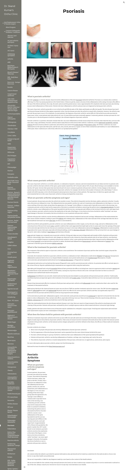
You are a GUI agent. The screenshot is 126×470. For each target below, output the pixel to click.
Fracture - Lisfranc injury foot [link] (13, 206)
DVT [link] (9, 164)
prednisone (91, 296)
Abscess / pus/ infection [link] (12, 36)
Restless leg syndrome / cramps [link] (14, 444)
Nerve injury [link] (12, 340)
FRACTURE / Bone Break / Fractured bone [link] (13, 182)
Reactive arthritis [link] (13, 440)
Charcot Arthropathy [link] (12, 118)
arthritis (35, 100)
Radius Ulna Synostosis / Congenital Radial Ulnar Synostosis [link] (13, 434)
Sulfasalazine (31, 276)
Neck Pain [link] (11, 337)
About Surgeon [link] (11, 27)
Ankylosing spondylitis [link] (11, 54)
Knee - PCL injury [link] (13, 300)
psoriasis (79, 100)
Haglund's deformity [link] (11, 261)
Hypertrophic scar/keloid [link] (12, 279)
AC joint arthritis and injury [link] (13, 41)
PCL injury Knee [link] (13, 397)
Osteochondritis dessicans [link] (13, 363)
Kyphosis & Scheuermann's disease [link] (12, 317)
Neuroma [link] (11, 344)
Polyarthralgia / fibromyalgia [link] (12, 416)
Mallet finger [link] (12, 322)
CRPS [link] (9, 144)
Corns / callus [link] (12, 135)
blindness (97, 228)
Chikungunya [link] (12, 122)
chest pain (52, 220)
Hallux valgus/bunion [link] (12, 266)
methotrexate (93, 258)
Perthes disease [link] (13, 404)
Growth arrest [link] (12, 257)
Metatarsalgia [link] (12, 330)
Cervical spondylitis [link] (14, 114)
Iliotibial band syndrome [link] (12, 284)
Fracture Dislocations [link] (12, 188)
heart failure (51, 232)
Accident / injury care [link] (13, 46)
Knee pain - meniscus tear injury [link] (12, 305)
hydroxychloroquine (67, 260)
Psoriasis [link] (11, 425)
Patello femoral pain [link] (14, 394)
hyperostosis (86, 241)
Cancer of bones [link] (13, 90)
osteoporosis (37, 300)
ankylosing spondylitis (105, 122)
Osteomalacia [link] (12, 374)
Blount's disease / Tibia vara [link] (13, 73)
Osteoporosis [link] (12, 367)
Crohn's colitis (76, 278)
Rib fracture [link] (11, 454)
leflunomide (86, 283)
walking (61, 218)
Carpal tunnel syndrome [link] (12, 94)
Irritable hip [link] (11, 297)
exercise (107, 256)
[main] (74, 11)
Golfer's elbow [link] (12, 245)
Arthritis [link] (10, 59)
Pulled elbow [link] (12, 429)
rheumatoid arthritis (107, 207)
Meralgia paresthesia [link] (11, 326)
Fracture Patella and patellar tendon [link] (14, 216)
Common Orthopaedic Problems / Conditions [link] (13, 31)
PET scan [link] (10, 407)
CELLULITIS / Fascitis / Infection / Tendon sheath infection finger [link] (14, 108)
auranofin (54, 268)
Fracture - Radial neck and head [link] (13, 221)
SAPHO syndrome (57, 243)
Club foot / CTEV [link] (12, 129)
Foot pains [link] (11, 174)
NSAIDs (99, 256)
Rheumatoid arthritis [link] (12, 449)
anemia (115, 268)
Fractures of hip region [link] (13, 211)
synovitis (37, 241)
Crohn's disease (78, 124)
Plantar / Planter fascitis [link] (13, 411)
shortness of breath (79, 230)
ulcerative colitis (91, 124)
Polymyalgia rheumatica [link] (11, 421)
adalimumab (52, 290)
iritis (52, 226)
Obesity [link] (10, 370)
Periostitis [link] (11, 400)
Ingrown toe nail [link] (13, 289)
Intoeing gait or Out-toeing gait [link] (13, 293)
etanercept (115, 288)
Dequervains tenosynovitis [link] (12, 148)
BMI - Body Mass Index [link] (13, 78)
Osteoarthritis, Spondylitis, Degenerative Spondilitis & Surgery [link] (12, 350)
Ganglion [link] (11, 242)
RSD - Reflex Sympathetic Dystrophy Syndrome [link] (12, 463)
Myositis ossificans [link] (14, 334)
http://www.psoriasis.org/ (56, 346)
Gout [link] (9, 249)
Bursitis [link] (10, 87)
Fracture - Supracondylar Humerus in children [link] (12, 228)
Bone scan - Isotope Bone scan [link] (14, 83)
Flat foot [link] (10, 171)
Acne (28, 235)
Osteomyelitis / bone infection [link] (12, 378)
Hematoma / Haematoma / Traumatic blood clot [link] (13, 273)
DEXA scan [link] (11, 152)
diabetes (29, 300)
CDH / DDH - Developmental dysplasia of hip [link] (13, 100)
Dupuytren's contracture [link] (11, 159)
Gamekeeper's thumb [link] (12, 238)
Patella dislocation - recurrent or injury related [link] (14, 388)
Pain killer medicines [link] (11, 383)
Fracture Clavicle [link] (13, 202)
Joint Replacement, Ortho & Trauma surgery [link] (12, 23)
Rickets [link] (10, 457)
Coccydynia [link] (11, 132)
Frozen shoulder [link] (13, 234)
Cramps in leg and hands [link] (13, 139)
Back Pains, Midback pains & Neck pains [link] (13, 67)
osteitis (108, 241)
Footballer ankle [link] (13, 177)
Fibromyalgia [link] (12, 167)
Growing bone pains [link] (12, 253)
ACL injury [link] (11, 50)
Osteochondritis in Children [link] (14, 358)
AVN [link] (9, 62)
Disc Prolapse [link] (12, 155)
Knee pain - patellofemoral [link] (12, 311)
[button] (124, 2)
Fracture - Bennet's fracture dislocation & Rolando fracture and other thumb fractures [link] (14, 196)
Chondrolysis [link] (12, 125)
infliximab (36, 290)
